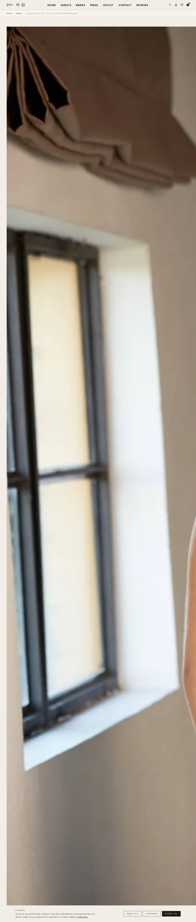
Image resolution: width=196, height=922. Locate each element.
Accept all (171, 913)
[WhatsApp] (23, 4)
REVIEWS (142, 5)
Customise (152, 913)
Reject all (133, 913)
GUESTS (66, 5)
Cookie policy (82, 917)
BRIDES (80, 5)
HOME (52, 5)
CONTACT (125, 5)
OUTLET (108, 5)
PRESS (94, 5)
